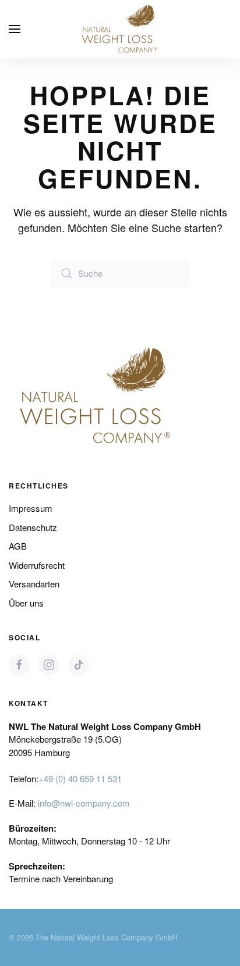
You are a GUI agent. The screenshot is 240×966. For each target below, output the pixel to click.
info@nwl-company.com (84, 803)
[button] (14, 29)
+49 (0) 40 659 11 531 (80, 778)
